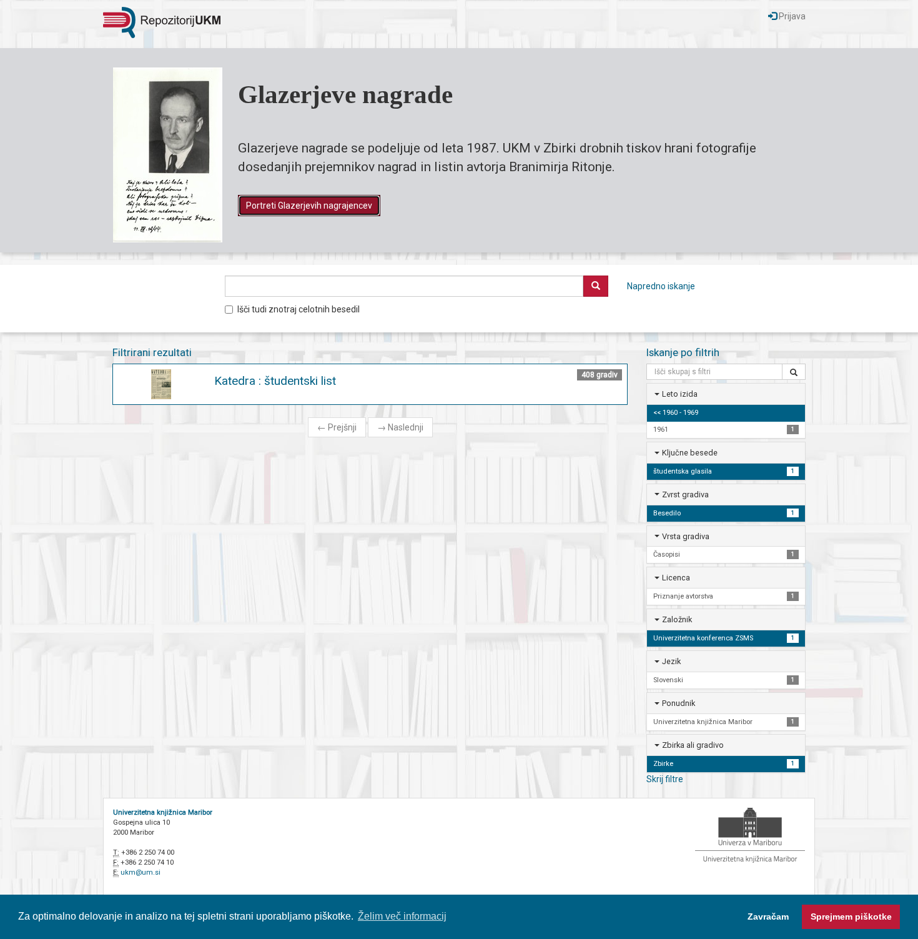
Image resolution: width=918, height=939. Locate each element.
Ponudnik (678, 703)
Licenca (676, 577)
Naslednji (400, 427)
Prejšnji (337, 427)
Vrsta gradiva (685, 536)
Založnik (677, 619)
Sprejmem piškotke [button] (851, 917)
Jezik (671, 661)
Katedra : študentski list (275, 381)
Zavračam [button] (768, 917)
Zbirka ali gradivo (693, 745)
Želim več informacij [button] (402, 916)
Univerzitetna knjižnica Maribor (162, 812)
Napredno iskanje (661, 286)
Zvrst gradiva (685, 494)
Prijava (791, 16)
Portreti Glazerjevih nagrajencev (309, 206)
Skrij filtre (664, 779)
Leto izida (680, 394)
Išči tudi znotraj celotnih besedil (298, 309)
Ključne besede (690, 452)
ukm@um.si (140, 872)
